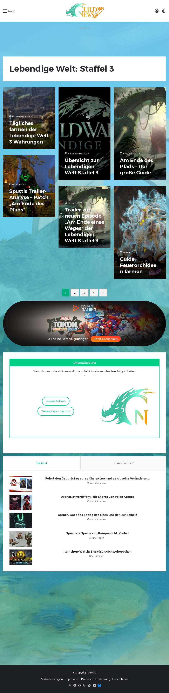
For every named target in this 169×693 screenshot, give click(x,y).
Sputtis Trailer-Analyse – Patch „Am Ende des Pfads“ (28, 200)
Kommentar (123, 463)
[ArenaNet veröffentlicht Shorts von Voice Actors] (20, 502)
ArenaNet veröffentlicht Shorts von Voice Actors (97, 497)
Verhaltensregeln (52, 679)
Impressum (72, 679)
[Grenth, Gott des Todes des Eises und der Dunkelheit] (20, 520)
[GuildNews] (84, 11)
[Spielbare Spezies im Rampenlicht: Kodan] (20, 539)
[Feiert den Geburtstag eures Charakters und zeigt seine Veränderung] (20, 484)
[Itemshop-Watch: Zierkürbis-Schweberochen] (20, 557)
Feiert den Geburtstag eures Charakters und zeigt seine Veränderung (97, 478)
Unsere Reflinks (56, 401)
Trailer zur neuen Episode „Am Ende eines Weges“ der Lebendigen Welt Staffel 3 (84, 225)
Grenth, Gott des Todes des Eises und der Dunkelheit (97, 515)
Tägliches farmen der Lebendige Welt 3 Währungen (29, 132)
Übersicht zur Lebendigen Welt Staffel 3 (82, 166)
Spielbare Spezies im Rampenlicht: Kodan (97, 533)
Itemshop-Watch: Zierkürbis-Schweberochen (97, 551)
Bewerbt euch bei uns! (55, 411)
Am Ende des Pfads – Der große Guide (136, 166)
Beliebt (41, 463)
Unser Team (120, 679)
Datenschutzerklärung (95, 679)
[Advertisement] (84, 40)
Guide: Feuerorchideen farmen (138, 265)
